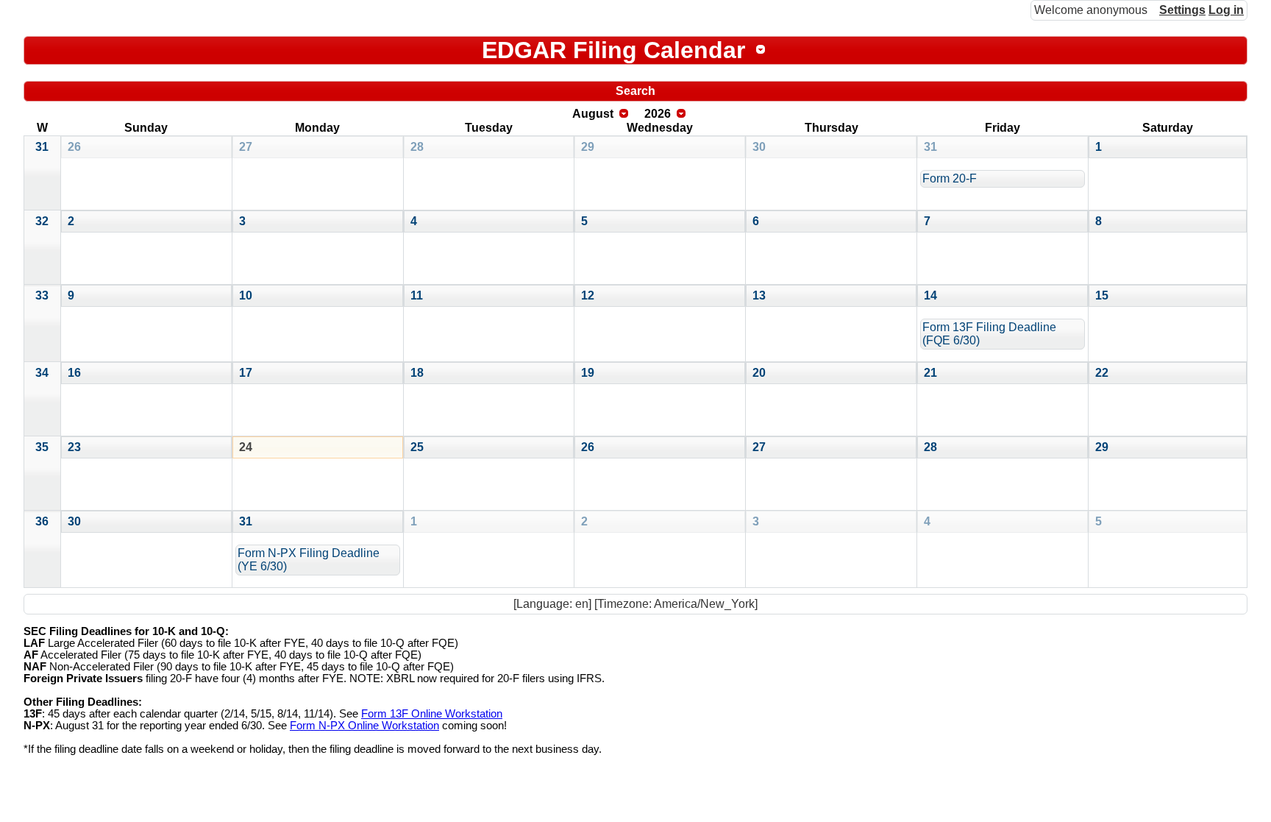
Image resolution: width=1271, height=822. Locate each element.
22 (1101, 372)
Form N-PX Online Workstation (364, 725)
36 (42, 521)
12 (587, 295)
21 (930, 372)
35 (42, 447)
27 (245, 147)
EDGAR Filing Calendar (613, 50)
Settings (1182, 10)
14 (930, 295)
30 (759, 147)
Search (635, 91)
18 (417, 372)
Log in (1226, 10)
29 (587, 147)
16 (74, 372)
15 (1101, 295)
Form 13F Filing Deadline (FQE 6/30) (989, 334)
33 (42, 295)
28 (417, 147)
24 (245, 447)
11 (416, 295)
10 (245, 295)
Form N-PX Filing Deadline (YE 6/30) (309, 560)
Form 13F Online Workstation (431, 714)
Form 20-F (949, 178)
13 (759, 295)
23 (74, 447)
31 (42, 147)
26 (74, 147)
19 (587, 372)
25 (417, 447)
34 (42, 372)
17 (245, 372)
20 (759, 372)
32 (42, 221)
